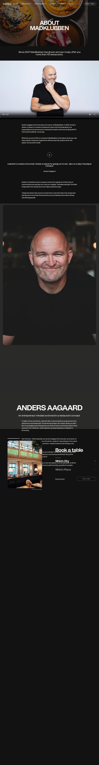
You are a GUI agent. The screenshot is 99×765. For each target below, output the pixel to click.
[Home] (7, 4)
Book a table (90, 4)
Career (71, 4)
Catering (53, 4)
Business (62, 4)
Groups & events (40, 4)
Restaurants (26, 4)
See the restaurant (60, 479)
